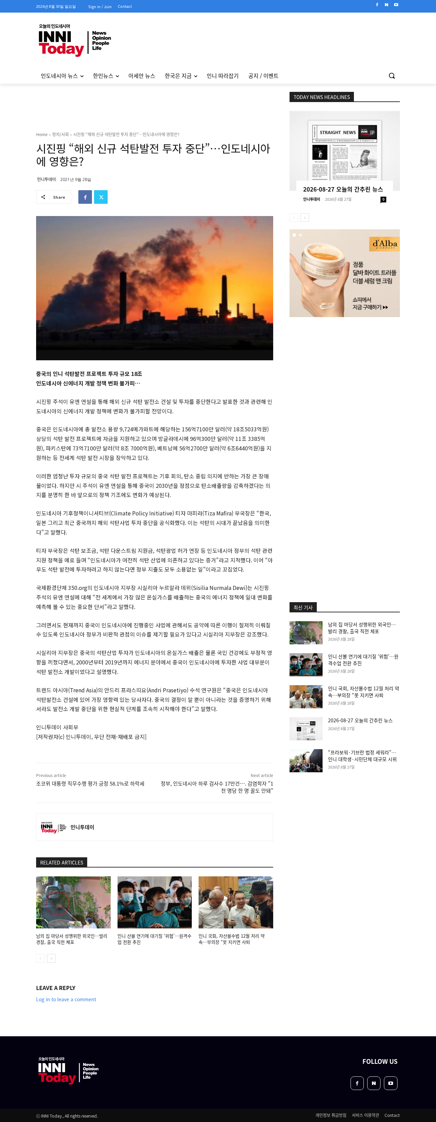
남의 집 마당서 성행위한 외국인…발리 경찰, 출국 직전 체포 (71, 939)
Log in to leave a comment (66, 999)
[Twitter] (101, 197)
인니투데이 (46, 179)
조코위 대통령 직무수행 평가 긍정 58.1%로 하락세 (90, 783)
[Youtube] (396, 5)
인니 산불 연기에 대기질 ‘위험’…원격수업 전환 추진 (154, 939)
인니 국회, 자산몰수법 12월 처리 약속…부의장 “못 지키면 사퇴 (232, 939)
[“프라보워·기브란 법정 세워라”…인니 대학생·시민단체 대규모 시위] (306, 760)
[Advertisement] (345, 362)
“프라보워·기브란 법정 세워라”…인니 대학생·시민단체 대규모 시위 (362, 755)
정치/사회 (60, 134)
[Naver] (386, 5)
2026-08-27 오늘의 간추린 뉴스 (343, 189)
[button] (392, 75)
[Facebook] (377, 5)
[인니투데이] (53, 827)
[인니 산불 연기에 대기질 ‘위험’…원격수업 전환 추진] (155, 902)
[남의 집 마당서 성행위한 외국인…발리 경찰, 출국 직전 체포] (73, 902)
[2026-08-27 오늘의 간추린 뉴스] (345, 151)
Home (42, 134)
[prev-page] (40, 958)
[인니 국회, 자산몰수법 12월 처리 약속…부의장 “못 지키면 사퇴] (236, 902)
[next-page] (51, 958)
